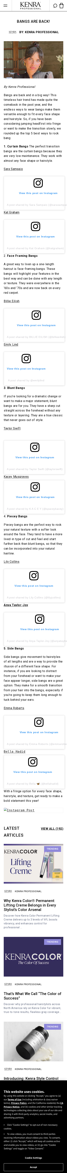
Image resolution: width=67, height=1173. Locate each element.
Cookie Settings (33, 1157)
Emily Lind (11, 344)
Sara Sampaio (13, 169)
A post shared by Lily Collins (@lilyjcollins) (34, 597)
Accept (33, 1167)
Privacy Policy (19, 1103)
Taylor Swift (12, 428)
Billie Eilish (12, 301)
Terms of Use (14, 1099)
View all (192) (52, 828)
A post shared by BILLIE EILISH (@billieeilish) (36, 336)
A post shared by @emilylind (26, 380)
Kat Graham (12, 212)
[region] (33, 1126)
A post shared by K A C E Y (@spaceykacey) (35, 508)
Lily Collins (11, 561)
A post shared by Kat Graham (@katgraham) (35, 248)
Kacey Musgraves (16, 476)
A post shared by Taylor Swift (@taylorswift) (35, 469)
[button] (5, 5)
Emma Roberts (14, 708)
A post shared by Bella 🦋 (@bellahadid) (33, 783)
